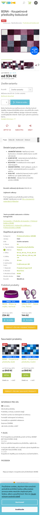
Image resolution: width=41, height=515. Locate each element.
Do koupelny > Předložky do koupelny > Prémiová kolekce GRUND (20, 222)
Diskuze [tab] (27, 140)
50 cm (19, 253)
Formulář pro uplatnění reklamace (12, 420)
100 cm (24, 255)
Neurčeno (20, 271)
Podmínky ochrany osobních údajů (12, 412)
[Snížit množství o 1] (9, 103)
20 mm (19, 260)
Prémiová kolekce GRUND (26, 236)
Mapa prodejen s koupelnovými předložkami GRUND (20, 472)
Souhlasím (19, 509)
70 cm (29, 253)
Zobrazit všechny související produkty (20, 391)
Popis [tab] (5, 140)
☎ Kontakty (5, 406)
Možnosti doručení (7, 96)
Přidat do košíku (21, 102)
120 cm (30, 255)
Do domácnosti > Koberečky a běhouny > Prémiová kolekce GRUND (17, 226)
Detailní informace (7, 119)
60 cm (24, 253)
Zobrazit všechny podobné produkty (21, 327)
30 (17, 244)
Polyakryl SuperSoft (24, 268)
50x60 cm (5, 380)
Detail (6, 375)
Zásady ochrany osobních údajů (19, 495)
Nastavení (19, 502)
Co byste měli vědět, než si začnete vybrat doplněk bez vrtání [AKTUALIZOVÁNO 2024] (20, 449)
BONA (19, 273)
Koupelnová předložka (25, 247)
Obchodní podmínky (8, 409)
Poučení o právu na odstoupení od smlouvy (15, 415)
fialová (19, 250)
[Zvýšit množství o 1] (9, 101)
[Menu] (36, 3)
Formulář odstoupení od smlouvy (12, 417)
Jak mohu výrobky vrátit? (9, 426)
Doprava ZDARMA (7, 423)
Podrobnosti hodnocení (31, 23)
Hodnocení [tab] (19, 140)
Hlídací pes (19, 130)
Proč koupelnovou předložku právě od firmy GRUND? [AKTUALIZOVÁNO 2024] (19, 438)
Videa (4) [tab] (11, 140)
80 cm (34, 253)
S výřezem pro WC (23, 264)
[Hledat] (24, 3)
